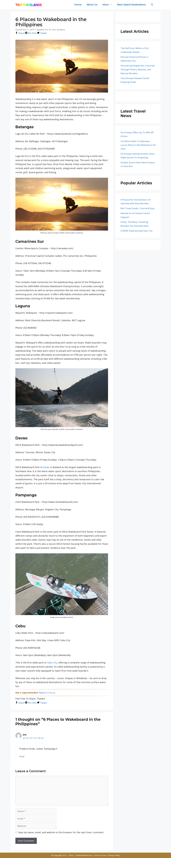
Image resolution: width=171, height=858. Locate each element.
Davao (46, 467)
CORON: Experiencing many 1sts (136, 230)
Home (78, 4)
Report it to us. (47, 692)
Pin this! (32, 33)
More (106, 4)
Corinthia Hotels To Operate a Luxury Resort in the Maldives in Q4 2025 (138, 145)
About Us (92, 4)
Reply (21, 756)
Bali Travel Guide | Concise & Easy (137, 208)
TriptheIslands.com (83, 855)
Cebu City (52, 662)
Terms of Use (100, 855)
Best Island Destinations (131, 4)
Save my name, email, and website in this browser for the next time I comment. (61, 832)
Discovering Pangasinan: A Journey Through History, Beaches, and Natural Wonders (138, 69)
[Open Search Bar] (152, 4)
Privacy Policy (114, 855)
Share (21, 33)
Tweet (43, 33)
